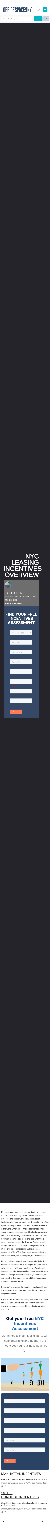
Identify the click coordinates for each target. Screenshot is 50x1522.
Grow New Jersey (12, 1303)
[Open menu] (45, 9)
